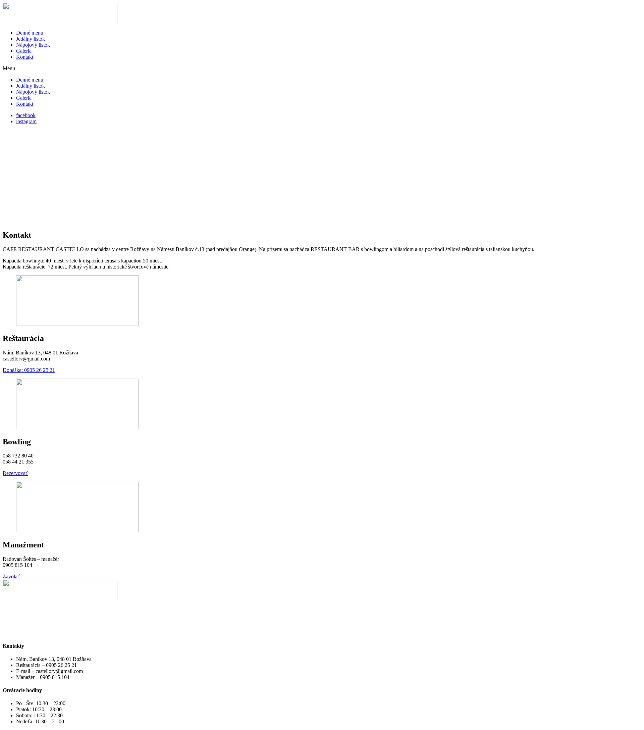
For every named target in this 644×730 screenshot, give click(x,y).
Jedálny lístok (30, 39)
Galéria (24, 51)
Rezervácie (14, 610)
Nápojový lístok (33, 45)
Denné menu (29, 33)
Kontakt (24, 57)
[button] (322, 68)
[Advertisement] (322, 177)
